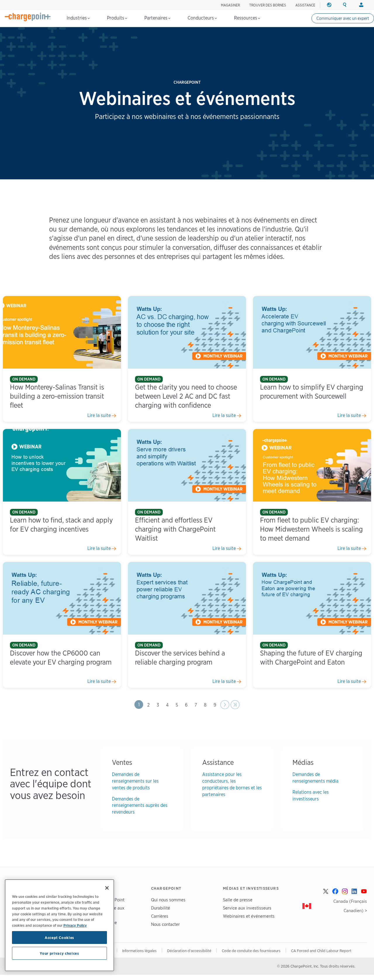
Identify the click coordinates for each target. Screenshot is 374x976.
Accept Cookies (59, 937)
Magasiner (230, 5)
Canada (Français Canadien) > (350, 905)
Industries (77, 18)
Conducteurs (201, 18)
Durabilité (160, 908)
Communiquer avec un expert (342, 18)
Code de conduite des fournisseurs (251, 950)
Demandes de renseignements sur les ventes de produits (135, 781)
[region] (59, 925)
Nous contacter (165, 924)
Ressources (246, 18)
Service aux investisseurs (247, 908)
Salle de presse (237, 900)
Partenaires (156, 18)
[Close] (107, 888)
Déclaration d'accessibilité (189, 950)
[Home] (28, 17)
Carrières (159, 916)
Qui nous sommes (168, 900)
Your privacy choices (59, 953)
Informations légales (139, 950)
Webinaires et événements (249, 916)
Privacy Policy (75, 925)
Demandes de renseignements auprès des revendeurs (139, 805)
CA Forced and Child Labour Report (321, 950)
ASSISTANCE (305, 5)
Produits (116, 18)
